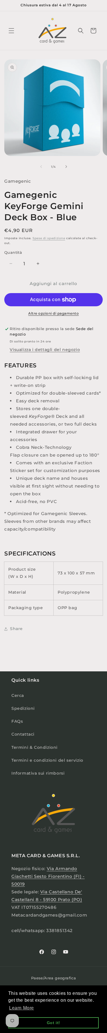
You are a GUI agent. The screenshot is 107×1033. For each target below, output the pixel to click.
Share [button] (16, 628)
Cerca (17, 695)
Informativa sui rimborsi (37, 773)
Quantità (13, 252)
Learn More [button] (21, 1007)
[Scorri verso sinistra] (41, 166)
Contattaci (23, 734)
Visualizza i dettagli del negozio (45, 349)
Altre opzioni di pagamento (53, 313)
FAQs (17, 721)
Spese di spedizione (49, 238)
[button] (11, 30)
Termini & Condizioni (34, 747)
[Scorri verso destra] (66, 166)
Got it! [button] (53, 1022)
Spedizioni (23, 708)
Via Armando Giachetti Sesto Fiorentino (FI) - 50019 (48, 876)
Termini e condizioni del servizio (47, 760)
